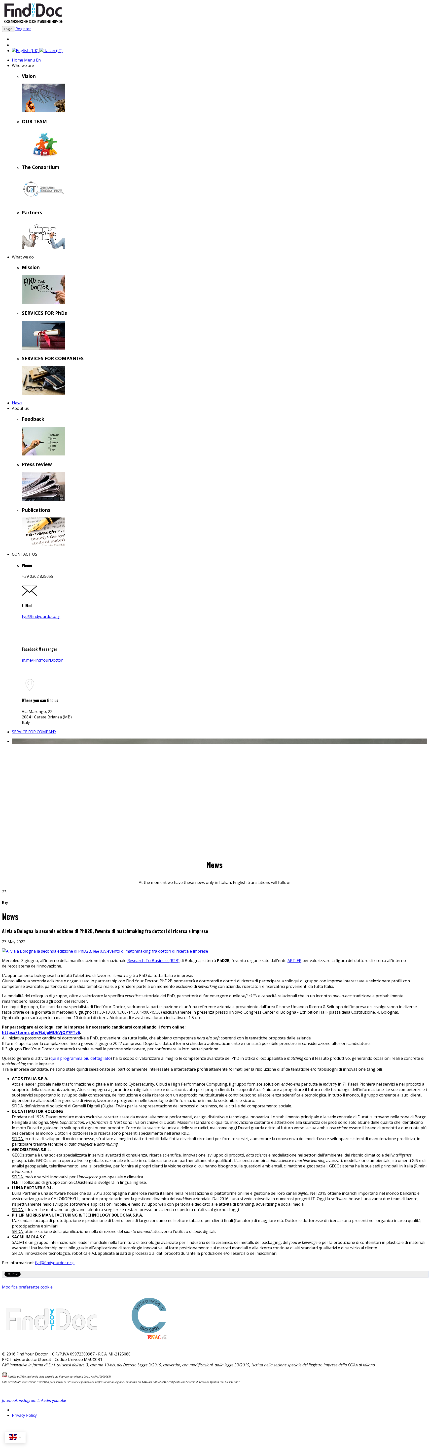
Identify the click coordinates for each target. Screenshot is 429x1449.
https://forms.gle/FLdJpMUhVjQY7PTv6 (41, 1032)
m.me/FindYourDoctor (42, 660)
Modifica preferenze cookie (27, 1287)
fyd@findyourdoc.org (41, 616)
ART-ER (294, 960)
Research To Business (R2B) (153, 960)
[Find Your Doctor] (33, 23)
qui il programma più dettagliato (80, 1058)
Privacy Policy (24, 1415)
